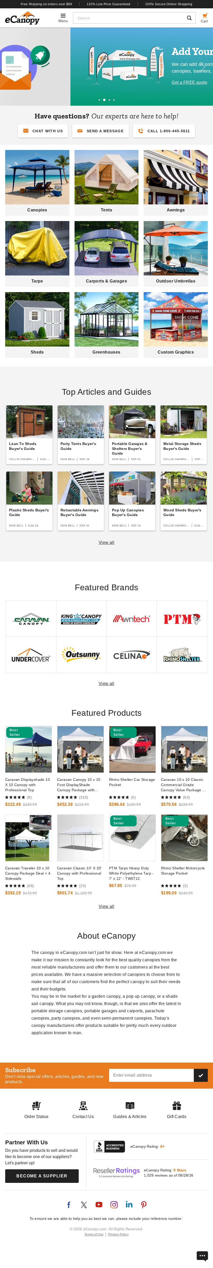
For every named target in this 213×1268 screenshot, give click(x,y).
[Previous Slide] (10, 66)
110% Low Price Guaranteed (108, 4)
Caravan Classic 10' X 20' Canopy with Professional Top (79, 873)
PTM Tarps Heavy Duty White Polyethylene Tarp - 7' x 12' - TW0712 (131, 873)
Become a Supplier (42, 1176)
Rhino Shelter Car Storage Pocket (132, 782)
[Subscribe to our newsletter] (201, 1075)
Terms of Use (94, 1234)
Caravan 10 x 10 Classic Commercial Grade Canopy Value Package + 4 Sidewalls (183, 785)
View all (107, 542)
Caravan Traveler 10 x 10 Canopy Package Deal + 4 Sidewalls (27, 873)
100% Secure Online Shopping (168, 4)
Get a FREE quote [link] (119, 82)
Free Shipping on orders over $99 (46, 4)
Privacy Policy (118, 1234)
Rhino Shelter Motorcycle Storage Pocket (183, 870)
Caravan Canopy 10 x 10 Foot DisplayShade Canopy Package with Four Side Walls (79, 785)
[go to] (28, 749)
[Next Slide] (202, 66)
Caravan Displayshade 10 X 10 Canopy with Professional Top (27, 784)
